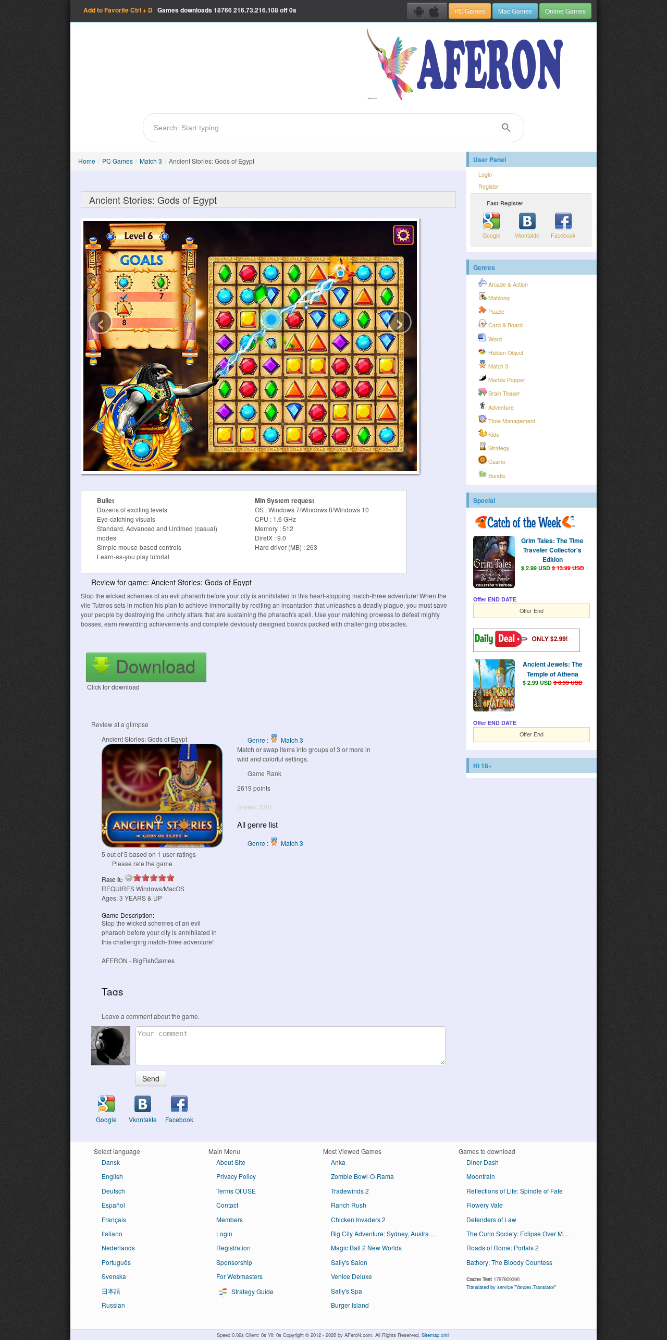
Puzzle (495, 311)
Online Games (565, 10)
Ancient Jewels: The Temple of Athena (553, 668)
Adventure (500, 407)
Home (86, 160)
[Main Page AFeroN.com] (467, 65)
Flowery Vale (484, 1204)
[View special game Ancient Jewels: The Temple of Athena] (494, 686)
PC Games (469, 10)
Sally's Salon (349, 1262)
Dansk (111, 1162)
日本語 (111, 1290)
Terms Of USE (236, 1190)
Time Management (511, 421)
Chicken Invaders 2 (358, 1219)
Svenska (114, 1276)
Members (229, 1219)
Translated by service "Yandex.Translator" (511, 1286)
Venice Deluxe (351, 1276)
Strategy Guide (252, 1291)
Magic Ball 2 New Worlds (366, 1247)
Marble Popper (506, 380)
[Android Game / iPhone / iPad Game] (427, 11)
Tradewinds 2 (350, 1190)
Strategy (498, 448)
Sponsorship (234, 1262)
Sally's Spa (346, 1290)
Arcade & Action (507, 284)
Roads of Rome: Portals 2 (502, 1247)
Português (116, 1262)
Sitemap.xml (435, 1334)
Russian (113, 1304)
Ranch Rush (348, 1204)
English (112, 1176)
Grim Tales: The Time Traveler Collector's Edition (552, 550)
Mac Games (515, 10)
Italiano (112, 1233)
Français (114, 1219)
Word (494, 339)
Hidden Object (505, 352)
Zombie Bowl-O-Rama (362, 1176)
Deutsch (113, 1190)
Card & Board (505, 325)
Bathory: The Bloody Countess (509, 1262)
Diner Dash (482, 1162)
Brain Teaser (503, 393)
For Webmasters (239, 1276)
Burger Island (350, 1304)
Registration (233, 1247)
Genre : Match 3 (275, 739)
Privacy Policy (236, 1176)
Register (488, 186)
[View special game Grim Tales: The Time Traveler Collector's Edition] (494, 563)
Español (113, 1204)
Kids (493, 434)
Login (485, 174)
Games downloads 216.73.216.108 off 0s (190, 10)
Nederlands (118, 1247)
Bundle (496, 476)
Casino (496, 461)
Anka (338, 1162)
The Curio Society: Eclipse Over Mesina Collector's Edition (522, 1233)
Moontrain (480, 1176)
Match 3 (151, 160)
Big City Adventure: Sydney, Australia (383, 1233)
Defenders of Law (491, 1219)
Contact (227, 1204)
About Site (230, 1162)
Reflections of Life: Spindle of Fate (514, 1190)
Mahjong (498, 298)
